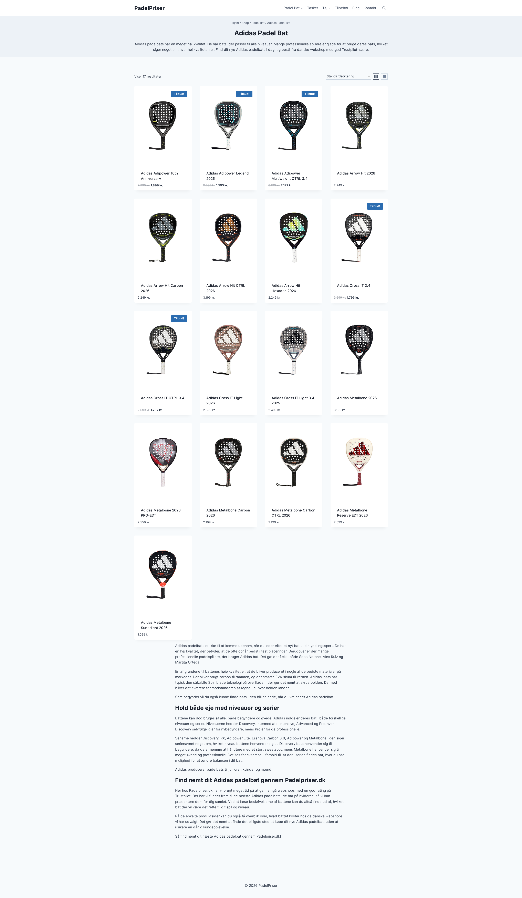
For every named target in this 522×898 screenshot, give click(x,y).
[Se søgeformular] (384, 8)
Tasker (312, 8)
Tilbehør (341, 8)
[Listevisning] (384, 76)
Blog (355, 8)
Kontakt (370, 8)
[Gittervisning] (376, 76)
